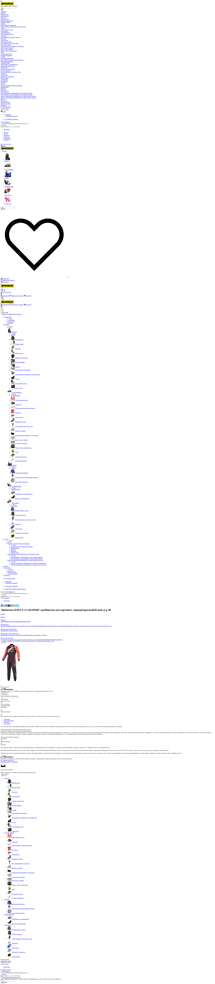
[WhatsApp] (13, 606)
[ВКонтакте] (2, 606)
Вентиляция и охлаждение (56, 626)
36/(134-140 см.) (23, 639)
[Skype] (16, 606)
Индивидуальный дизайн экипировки (22, 546)
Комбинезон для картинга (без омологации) (13, 635)
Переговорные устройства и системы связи (76, 626)
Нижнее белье (5, 626)
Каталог (9, 327)
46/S (43, 639)
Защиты (46, 626)
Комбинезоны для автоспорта (9, 630)
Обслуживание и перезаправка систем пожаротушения (26, 557)
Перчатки (11, 626)
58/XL (55, 639)
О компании (10, 320)
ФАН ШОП (14, 506)
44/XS (40, 639)
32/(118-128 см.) (5, 639)
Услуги (9, 542)
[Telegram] (18, 606)
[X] (9, 606)
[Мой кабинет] (1, 294)
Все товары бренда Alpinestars (9, 761)
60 (57, 639)
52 (49, 639)
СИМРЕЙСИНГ (15, 489)
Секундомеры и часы (98, 626)
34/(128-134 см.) (14, 639)
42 (37, 639)
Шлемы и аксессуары (28, 626)
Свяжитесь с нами (6, 961)
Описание (7, 719)
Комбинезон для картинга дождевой (36, 635)
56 (52, 639)
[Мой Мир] (6, 606)
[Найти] (2, 10)
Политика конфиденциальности (12, 977)
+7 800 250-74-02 (6, 106)
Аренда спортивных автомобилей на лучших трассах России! (28, 563)
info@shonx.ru (6, 122)
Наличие (6, 722)
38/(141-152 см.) (32, 639)
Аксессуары (108, 626)
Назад (10, 318)
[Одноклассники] (4, 606)
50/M (46, 639)
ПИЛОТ (13, 335)
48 (44, 639)
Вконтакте (7, 129)
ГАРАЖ (13, 468)
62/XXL (60, 639)
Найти (2, 982)
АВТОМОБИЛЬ (15, 395)
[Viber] (11, 606)
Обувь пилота (18, 626)
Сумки (90, 626)
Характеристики (9, 720)
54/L (51, 639)
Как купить (10, 571)
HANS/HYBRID (39, 626)
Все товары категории (7, 760)
